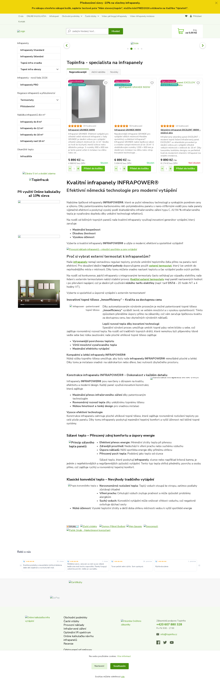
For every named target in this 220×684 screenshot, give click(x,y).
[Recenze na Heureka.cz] (24, 561)
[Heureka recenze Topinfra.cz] (131, 629)
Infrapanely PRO (29, 84)
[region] (110, 565)
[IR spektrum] (39, 251)
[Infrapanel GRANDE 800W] (134, 101)
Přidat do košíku (93, 168)
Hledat (116, 31)
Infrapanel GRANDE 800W (127, 129)
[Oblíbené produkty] (186, 19)
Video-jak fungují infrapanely (114, 16)
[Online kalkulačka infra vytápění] (38, 629)
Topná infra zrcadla (31, 62)
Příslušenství (27, 106)
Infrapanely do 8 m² (31, 121)
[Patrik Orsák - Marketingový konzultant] (88, 530)
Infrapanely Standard (32, 50)
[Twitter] (166, 643)
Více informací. (124, 656)
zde (123, 676)
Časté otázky (90, 16)
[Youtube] (173, 643)
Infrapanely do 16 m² (31, 134)
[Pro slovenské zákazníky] (39, 180)
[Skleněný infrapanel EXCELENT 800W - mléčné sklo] (181, 101)
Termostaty (27, 100)
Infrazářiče (26, 156)
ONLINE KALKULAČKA (36, 16)
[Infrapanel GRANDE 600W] (88, 101)
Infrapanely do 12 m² (31, 128)
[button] (67, 45)
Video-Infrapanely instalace (142, 16)
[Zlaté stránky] (88, 526)
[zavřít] (216, 3)
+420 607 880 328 (169, 624)
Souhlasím (119, 666)
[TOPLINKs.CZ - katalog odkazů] (73, 526)
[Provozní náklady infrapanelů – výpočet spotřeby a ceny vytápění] (135, 249)
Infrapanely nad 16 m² (32, 141)
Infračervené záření (75, 628)
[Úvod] (40, 31)
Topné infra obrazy (30, 69)
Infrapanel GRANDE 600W (81, 129)
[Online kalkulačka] (39, 216)
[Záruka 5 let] (39, 173)
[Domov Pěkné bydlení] (112, 526)
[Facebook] (159, 643)
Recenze (68, 643)
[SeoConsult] (151, 526)
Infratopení (54, 16)
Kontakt (21, 21)
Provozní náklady (74, 625)
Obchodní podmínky (71, 16)
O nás (20, 16)
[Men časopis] (134, 526)
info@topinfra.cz (169, 634)
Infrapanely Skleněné (32, 56)
